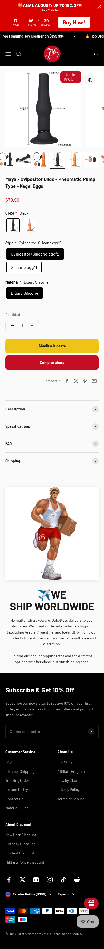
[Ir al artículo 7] (74, 160)
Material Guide (17, 808)
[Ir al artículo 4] (23, 160)
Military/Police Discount (24, 862)
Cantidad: (13, 314)
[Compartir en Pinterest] (85, 380)
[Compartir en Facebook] (66, 380)
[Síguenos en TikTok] (63, 879)
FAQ (8, 762)
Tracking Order (17, 780)
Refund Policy (16, 789)
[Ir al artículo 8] (91, 160)
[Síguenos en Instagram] (49, 879)
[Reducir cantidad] (12, 325)
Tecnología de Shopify (67, 933)
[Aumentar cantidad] (32, 325)
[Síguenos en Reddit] (77, 879)
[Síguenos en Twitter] (22, 879)
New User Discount (20, 834)
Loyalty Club (67, 780)
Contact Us (14, 798)
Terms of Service (71, 798)
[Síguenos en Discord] (36, 879)
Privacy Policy (68, 789)
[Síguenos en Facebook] (9, 879)
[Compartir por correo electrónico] (94, 380)
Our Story (65, 762)
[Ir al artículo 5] (40, 160)
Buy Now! (74, 22)
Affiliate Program (71, 771)
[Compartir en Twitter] (76, 380)
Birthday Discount (20, 843)
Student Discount (19, 853)
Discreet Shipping (19, 771)
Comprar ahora (52, 362)
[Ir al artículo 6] (57, 160)
